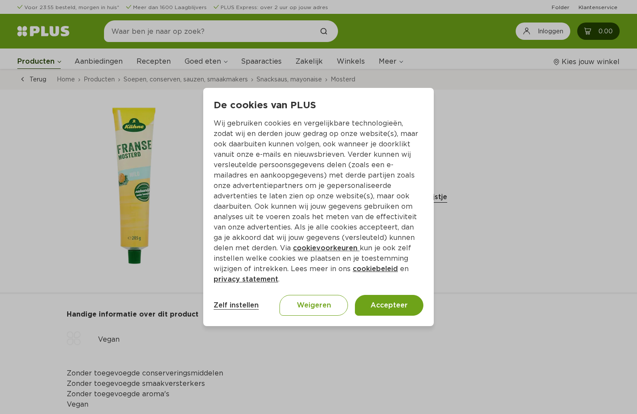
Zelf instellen (236, 305)
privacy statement (246, 279)
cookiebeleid (375, 269)
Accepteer (389, 305)
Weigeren (314, 305)
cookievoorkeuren (326, 248)
